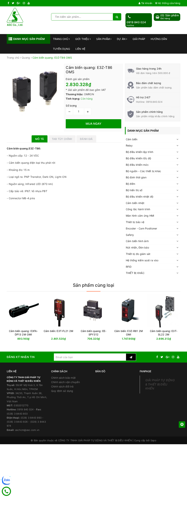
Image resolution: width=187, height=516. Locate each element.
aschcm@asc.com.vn (27, 429)
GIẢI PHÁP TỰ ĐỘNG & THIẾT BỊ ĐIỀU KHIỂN (160, 384)
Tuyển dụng (61, 48)
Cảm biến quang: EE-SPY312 (93, 332)
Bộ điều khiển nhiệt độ (139, 196)
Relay (129, 145)
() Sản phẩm (169, 17)
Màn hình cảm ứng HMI (140, 215)
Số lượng (71, 105)
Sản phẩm (103, 38)
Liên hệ (80, 48)
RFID (129, 266)
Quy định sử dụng (62, 390)
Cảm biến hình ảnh (137, 241)
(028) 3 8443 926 (17, 421)
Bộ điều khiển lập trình (139, 151)
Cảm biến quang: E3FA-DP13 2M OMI (23, 332)
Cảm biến (132, 139)
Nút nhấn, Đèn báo (137, 247)
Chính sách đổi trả (62, 386)
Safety (130, 234)
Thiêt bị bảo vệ (135, 222)
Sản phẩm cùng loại (93, 285)
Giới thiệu (82, 38)
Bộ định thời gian (136, 177)
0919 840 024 (136, 22)
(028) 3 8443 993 (31, 417)
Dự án (121, 38)
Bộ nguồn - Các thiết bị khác (143, 171)
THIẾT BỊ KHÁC (135, 272)
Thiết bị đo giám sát (138, 253)
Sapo (153, 440)
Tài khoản (146, 3)
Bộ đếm (130, 183)
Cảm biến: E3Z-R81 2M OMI (128, 332)
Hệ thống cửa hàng (168, 3)
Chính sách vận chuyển (65, 382)
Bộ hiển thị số (134, 190)
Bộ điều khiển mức (137, 164)
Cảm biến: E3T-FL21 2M (58, 331)
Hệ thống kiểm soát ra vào (142, 260)
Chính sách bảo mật (63, 377)
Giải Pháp (139, 38)
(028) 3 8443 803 (17, 413)
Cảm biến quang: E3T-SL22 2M (163, 332)
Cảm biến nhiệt (135, 203)
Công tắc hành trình (138, 209)
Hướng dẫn (159, 38)
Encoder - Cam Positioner (141, 228)
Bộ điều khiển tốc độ (138, 158)
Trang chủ (61, 38)
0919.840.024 (154, 101)
